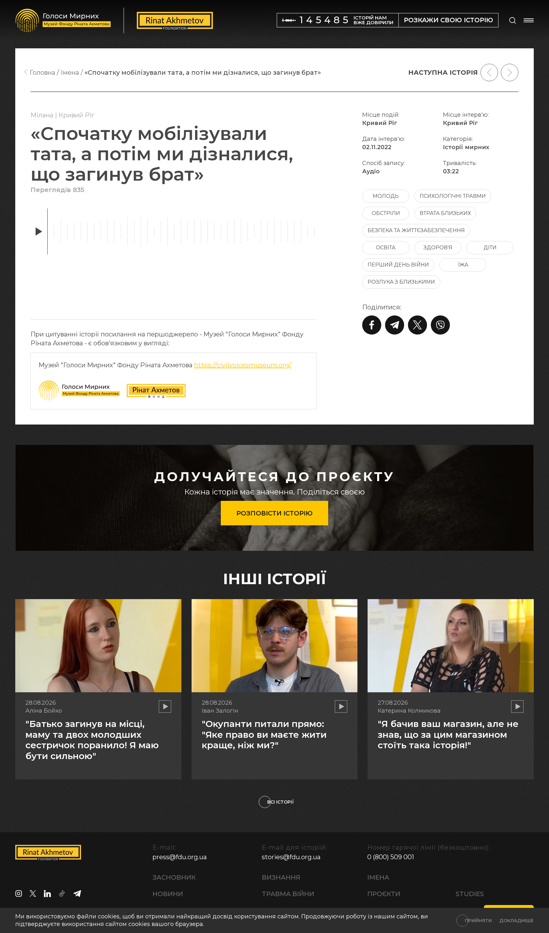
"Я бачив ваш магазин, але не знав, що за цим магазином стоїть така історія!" (448, 734)
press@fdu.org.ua (179, 857)
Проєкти (383, 894)
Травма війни (288, 894)
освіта (386, 248)
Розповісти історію (274, 513)
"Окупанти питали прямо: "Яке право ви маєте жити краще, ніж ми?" (264, 734)
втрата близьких (445, 213)
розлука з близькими (401, 282)
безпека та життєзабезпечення (416, 230)
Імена (378, 877)
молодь (386, 196)
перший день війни (398, 265)
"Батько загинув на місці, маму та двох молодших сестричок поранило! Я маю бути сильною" (92, 739)
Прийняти (478, 920)
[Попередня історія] (489, 72)
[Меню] (529, 20)
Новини (167, 894)
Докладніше (516, 920)
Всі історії (280, 802)
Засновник (174, 877)
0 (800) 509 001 (390, 857)
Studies (470, 894)
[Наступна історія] (509, 72)
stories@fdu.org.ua (291, 857)
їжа (463, 265)
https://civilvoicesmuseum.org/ (242, 365)
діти (490, 248)
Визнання (281, 877)
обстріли (386, 213)
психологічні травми (453, 196)
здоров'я (438, 248)
